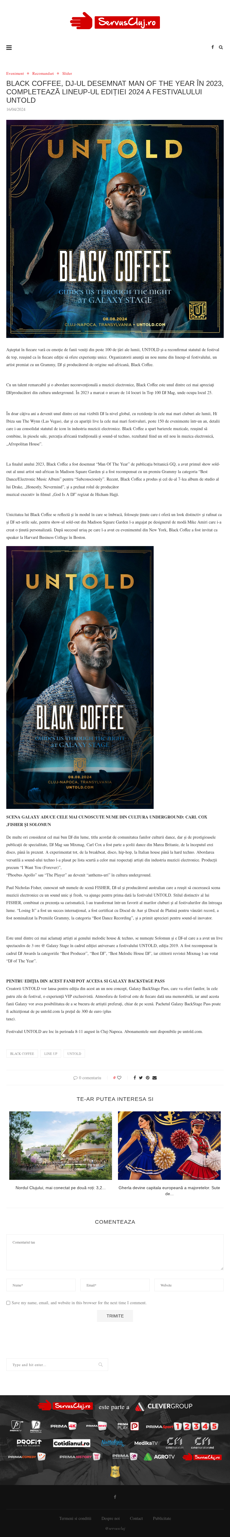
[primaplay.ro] (128, 1426)
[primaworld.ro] (124, 1456)
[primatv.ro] (16, 1425)
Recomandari (43, 73)
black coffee (22, 1053)
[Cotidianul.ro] (71, 1443)
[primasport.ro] (182, 1426)
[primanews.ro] (96, 1425)
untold (74, 1053)
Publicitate (162, 1518)
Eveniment (15, 73)
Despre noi (111, 1518)
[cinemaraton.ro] (174, 1443)
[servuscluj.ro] (202, 1456)
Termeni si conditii (75, 1518)
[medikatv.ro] (146, 1443)
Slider (67, 73)
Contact (136, 1518)
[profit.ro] (29, 1443)
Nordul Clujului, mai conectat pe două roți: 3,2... (61, 1187)
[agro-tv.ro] (159, 1457)
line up (50, 1053)
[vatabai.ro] (115, 1471)
